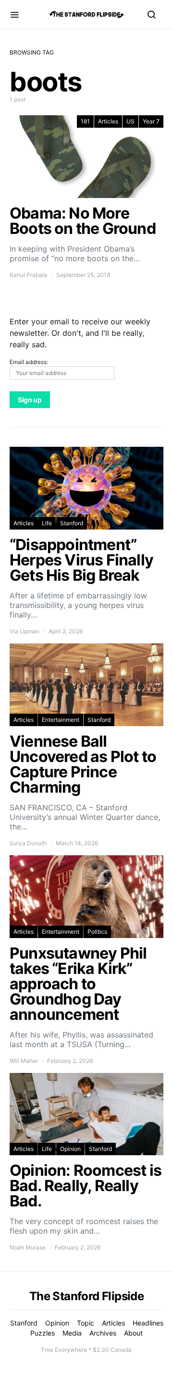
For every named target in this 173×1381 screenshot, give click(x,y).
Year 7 (151, 121)
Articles (108, 121)
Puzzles (42, 1333)
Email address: (29, 361)
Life (47, 523)
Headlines (148, 1323)
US (130, 121)
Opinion (70, 1148)
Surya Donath (28, 843)
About (133, 1333)
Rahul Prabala (28, 274)
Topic (85, 1323)
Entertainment (60, 719)
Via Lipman (24, 631)
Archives (102, 1333)
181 (85, 121)
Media (72, 1333)
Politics (97, 931)
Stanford (71, 523)
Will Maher (24, 1060)
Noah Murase (28, 1247)
